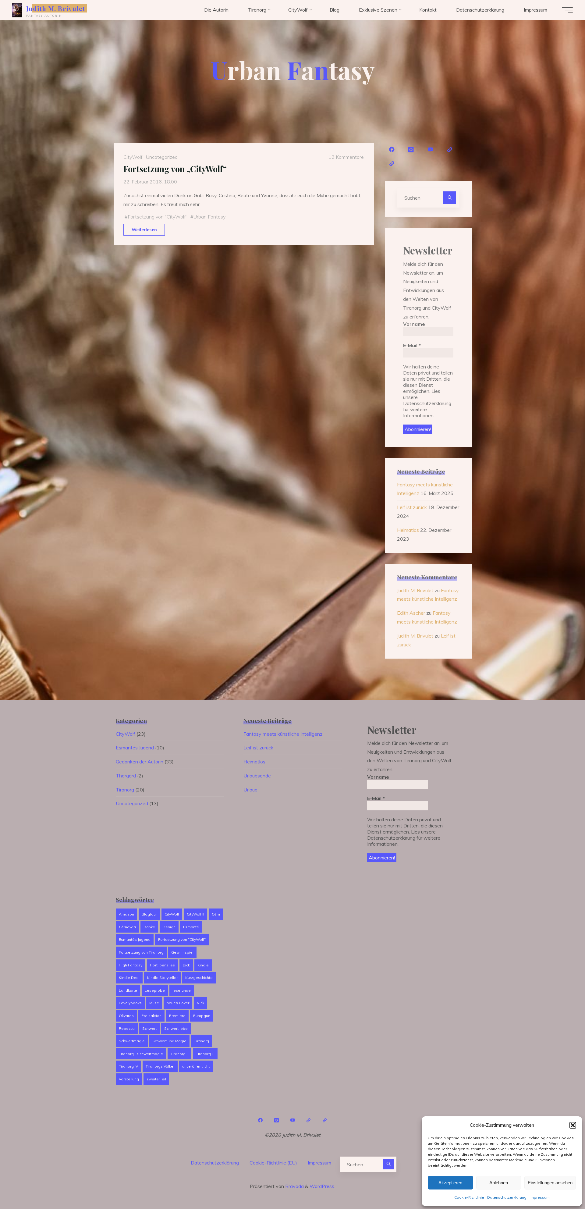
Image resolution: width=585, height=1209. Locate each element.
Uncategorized (162, 157)
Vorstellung (129, 1079)
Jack (186, 965)
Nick (200, 1003)
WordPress (322, 1186)
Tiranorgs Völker (160, 1066)
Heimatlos (408, 530)
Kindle (203, 965)
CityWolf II (195, 914)
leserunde (181, 990)
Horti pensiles (162, 965)
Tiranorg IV (128, 1066)
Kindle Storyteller (162, 977)
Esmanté (191, 927)
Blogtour (149, 914)
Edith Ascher (411, 613)
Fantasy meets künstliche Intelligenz (283, 734)
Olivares (126, 1015)
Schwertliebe (176, 1028)
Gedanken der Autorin (139, 762)
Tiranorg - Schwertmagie (141, 1053)
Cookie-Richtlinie (469, 1197)
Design (169, 927)
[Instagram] (411, 150)
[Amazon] (450, 150)
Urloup (250, 790)
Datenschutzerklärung (506, 1197)
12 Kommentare (346, 157)
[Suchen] (449, 197)
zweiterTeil (156, 1079)
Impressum (540, 1197)
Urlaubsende (257, 776)
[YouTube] (431, 150)
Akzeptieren (450, 1182)
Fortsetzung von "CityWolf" (157, 217)
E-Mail (412, 345)
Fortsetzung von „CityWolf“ (175, 168)
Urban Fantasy (209, 217)
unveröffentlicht (196, 1066)
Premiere (177, 1015)
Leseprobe (155, 990)
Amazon (126, 914)
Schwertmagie (132, 1041)
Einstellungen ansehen (550, 1182)
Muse (154, 1003)
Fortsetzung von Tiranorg (141, 952)
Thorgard (126, 776)
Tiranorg (125, 790)
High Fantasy (130, 965)
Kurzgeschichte (199, 977)
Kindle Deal (129, 977)
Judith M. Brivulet (55, 8)
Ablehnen (498, 1182)
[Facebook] (392, 150)
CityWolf (132, 157)
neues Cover (178, 1003)
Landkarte (128, 990)
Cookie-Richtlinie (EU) (273, 1163)
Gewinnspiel (182, 952)
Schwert (149, 1028)
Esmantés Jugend (135, 748)
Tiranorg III (205, 1053)
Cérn (216, 914)
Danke (149, 927)
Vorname (414, 324)
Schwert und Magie (169, 1041)
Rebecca (127, 1028)
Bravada (294, 1186)
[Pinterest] (392, 164)
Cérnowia (127, 927)
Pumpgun (201, 1015)
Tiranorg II (179, 1053)
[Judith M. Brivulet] (17, 10)
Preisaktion (151, 1015)
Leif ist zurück (412, 507)
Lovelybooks (130, 1003)
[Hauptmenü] (567, 10)
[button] (573, 1125)
